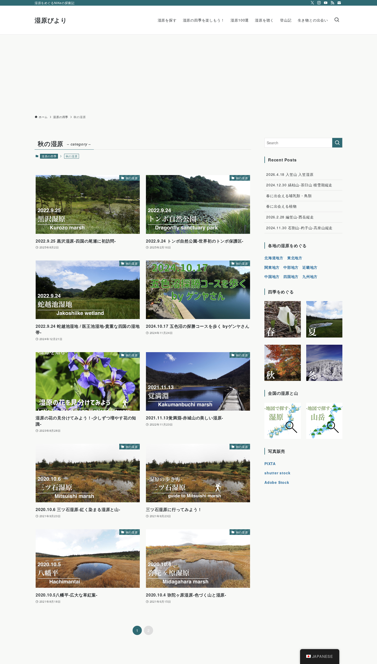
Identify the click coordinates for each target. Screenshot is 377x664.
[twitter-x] (312, 3)
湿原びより (51, 20)
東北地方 (294, 257)
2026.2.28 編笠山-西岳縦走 (290, 216)
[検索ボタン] (336, 20)
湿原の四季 (49, 156)
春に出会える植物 (281, 206)
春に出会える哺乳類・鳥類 (289, 195)
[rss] (332, 3)
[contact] (339, 3)
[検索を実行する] (337, 143)
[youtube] (325, 3)
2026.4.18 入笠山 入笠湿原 (289, 174)
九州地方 (310, 276)
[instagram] (319, 3)
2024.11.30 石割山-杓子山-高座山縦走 (299, 227)
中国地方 (272, 276)
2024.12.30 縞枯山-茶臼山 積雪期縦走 (299, 184)
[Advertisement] (188, 73)
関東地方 (272, 267)
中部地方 (291, 267)
